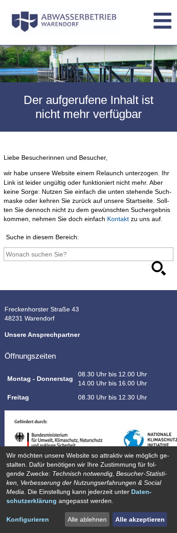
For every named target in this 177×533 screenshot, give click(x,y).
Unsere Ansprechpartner (42, 334)
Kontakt (118, 218)
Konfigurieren (27, 519)
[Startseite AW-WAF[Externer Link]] (63, 23)
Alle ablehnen (87, 519)
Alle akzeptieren (140, 519)
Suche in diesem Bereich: (42, 237)
